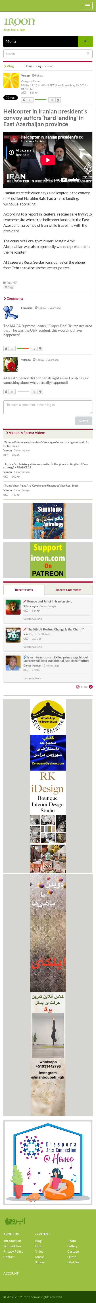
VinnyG (28, 633)
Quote (71, 1257)
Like (23, 100)
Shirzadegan (30, 606)
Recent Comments (68, 590)
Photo (71, 1241)
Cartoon (73, 1251)
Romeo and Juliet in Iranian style (49, 601)
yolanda (26, 359)
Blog (38, 1241)
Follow (39, 75)
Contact (9, 1257)
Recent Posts (24, 590)
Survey (40, 1262)
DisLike (57, 100)
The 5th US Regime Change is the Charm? (55, 629)
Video (39, 1251)
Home (28, 66)
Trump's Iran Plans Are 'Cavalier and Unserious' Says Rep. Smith (41, 485)
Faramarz (27, 307)
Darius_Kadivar (32, 665)
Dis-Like (73, 1262)
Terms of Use (12, 1246)
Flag (10, 287)
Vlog (38, 66)
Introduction (12, 1241)
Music (39, 1257)
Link (38, 1246)
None (36, 81)
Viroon (25, 75)
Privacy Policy (13, 1251)
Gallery (72, 1246)
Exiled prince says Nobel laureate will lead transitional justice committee (56, 659)
